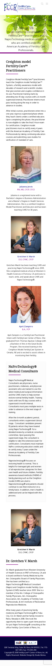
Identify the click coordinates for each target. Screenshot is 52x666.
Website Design (26, 655)
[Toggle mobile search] (42, 3)
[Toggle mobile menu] (47, 3)
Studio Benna (40, 655)
